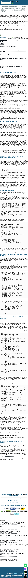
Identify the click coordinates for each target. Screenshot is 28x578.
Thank (3, 540)
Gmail (22, 508)
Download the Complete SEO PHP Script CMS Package (12, 67)
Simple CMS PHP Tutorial (3, 42)
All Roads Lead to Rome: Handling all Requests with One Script (13, 50)
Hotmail (8, 511)
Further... (3, 553)
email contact (17, 43)
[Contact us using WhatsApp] (25, 566)
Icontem (15, 573)
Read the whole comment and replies (8, 524)
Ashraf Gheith (12, 38)
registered (14, 494)
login (24, 494)
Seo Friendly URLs (6, 535)
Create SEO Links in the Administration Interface (13, 63)
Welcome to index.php (6, 54)
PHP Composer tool (9, 455)
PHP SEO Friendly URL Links (8, 46)
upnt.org (18, 40)
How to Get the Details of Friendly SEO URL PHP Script (13, 59)
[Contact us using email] (26, 574)
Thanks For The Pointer (7, 544)
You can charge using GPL (8, 558)
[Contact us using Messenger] (25, 570)
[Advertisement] (14, 478)
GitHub (16, 513)
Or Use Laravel (5, 549)
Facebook (12, 508)
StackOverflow (23, 511)
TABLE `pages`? (5, 522)
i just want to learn (6, 526)
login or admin (5, 531)
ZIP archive (18, 454)
